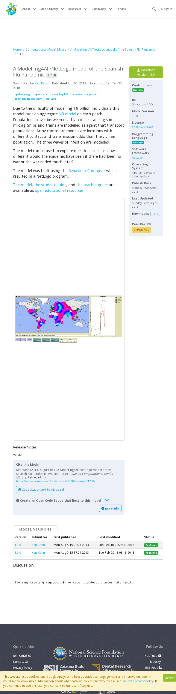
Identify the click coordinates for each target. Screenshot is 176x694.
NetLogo (51, 98)
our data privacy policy (137, 681)
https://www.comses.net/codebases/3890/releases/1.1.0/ (55, 481)
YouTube (151, 656)
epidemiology (22, 94)
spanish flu (41, 94)
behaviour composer (84, 94)
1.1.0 (18, 545)
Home (17, 49)
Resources (74, 9)
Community (99, 9)
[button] (69, 319)
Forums (121, 9)
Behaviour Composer (86, 170)
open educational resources (59, 190)
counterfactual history (28, 98)
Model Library (49, 9)
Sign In (167, 9)
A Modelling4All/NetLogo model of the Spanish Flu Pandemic (112, 49)
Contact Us (21, 662)
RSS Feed (152, 668)
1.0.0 (18, 552)
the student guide (50, 184)
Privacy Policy (22, 668)
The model (22, 184)
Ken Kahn (41, 83)
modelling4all (60, 94)
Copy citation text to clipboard (42, 489)
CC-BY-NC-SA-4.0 (142, 127)
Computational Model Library (46, 49)
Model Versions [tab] (35, 529)
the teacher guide (92, 184)
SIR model (67, 113)
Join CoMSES (22, 656)
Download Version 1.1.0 (146, 72)
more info (111, 508)
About (26, 9)
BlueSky (156, 662)
